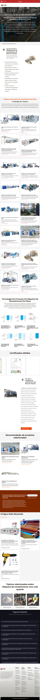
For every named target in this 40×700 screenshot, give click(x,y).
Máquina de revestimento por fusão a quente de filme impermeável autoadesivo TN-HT (29, 264)
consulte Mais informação (4, 131)
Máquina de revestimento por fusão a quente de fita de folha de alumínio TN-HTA (29, 195)
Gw (1, 546)
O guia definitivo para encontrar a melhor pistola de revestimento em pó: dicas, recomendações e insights (10, 572)
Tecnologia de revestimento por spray (19, 345)
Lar (1, 43)
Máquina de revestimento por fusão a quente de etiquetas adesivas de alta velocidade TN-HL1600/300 (28, 150)
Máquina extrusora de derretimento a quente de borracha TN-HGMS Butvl (8, 264)
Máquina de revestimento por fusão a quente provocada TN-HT (28, 287)
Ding (2, 577)
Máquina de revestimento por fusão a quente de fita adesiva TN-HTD (8, 241)
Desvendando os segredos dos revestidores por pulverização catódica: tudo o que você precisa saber (9, 541)
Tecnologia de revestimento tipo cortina (32, 345)
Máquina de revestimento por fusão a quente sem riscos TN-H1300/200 (28, 174)
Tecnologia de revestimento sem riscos (20, 327)
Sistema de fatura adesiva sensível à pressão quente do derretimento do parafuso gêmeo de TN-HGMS (28, 218)
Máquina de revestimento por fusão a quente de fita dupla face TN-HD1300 (8, 195)
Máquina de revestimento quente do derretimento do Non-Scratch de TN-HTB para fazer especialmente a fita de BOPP (29, 241)
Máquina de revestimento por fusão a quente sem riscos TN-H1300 (8, 174)
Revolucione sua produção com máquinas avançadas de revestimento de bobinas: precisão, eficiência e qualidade (29, 542)
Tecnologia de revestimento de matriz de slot (6, 327)
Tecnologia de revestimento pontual (5, 345)
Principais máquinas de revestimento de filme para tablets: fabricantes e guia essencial (14, 496)
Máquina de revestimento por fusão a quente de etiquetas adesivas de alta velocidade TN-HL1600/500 (8, 149)
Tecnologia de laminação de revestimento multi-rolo (33, 327)
